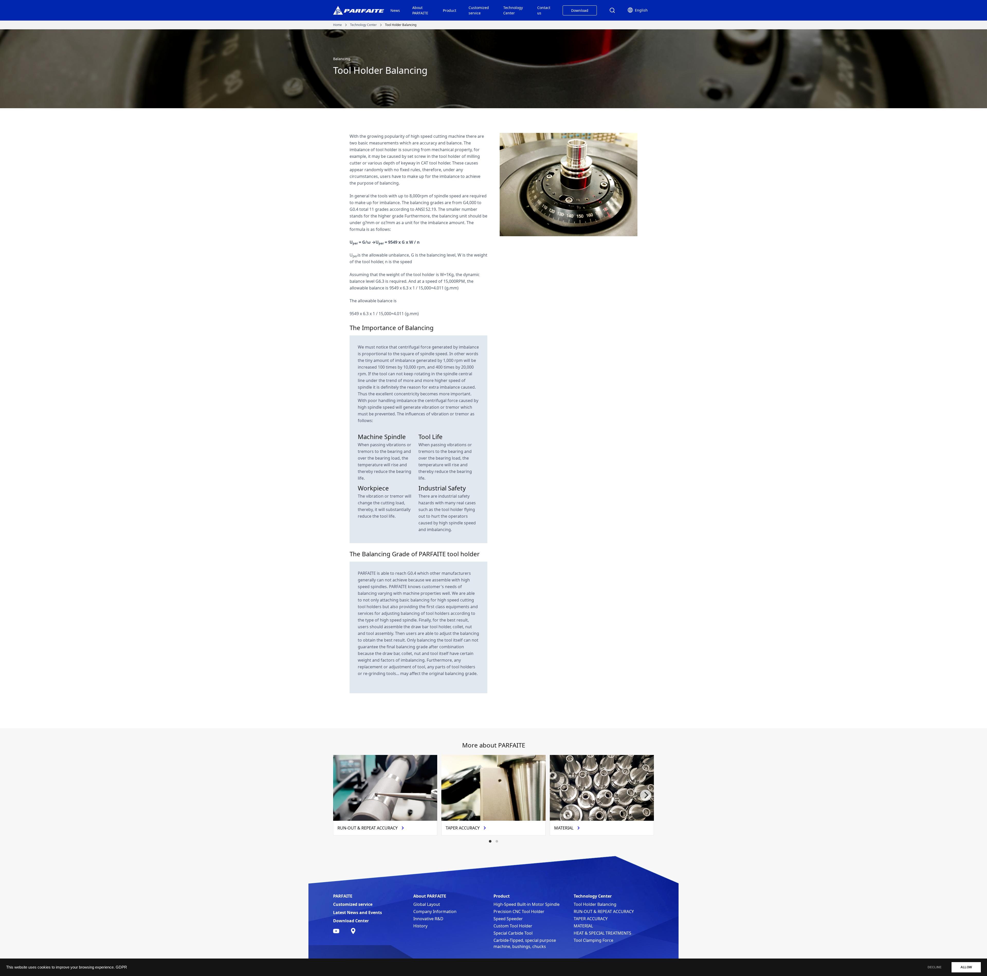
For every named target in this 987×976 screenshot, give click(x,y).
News (395, 10)
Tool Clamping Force (593, 940)
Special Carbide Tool (513, 933)
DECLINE (935, 967)
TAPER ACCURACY (591, 919)
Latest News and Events (357, 912)
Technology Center (513, 10)
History (420, 926)
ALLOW (966, 967)
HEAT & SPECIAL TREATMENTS (602, 933)
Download (579, 10)
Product (449, 10)
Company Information (434, 911)
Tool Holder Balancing (595, 904)
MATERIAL (583, 926)
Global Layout (426, 904)
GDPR (121, 967)
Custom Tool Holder (513, 926)
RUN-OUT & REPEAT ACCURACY (604, 911)
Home (337, 25)
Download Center (351, 921)
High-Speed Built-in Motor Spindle (527, 904)
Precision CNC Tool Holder (519, 911)
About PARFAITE (420, 10)
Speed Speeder (508, 919)
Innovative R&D (428, 919)
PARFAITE (342, 896)
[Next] (645, 795)
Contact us (543, 10)
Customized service (479, 10)
